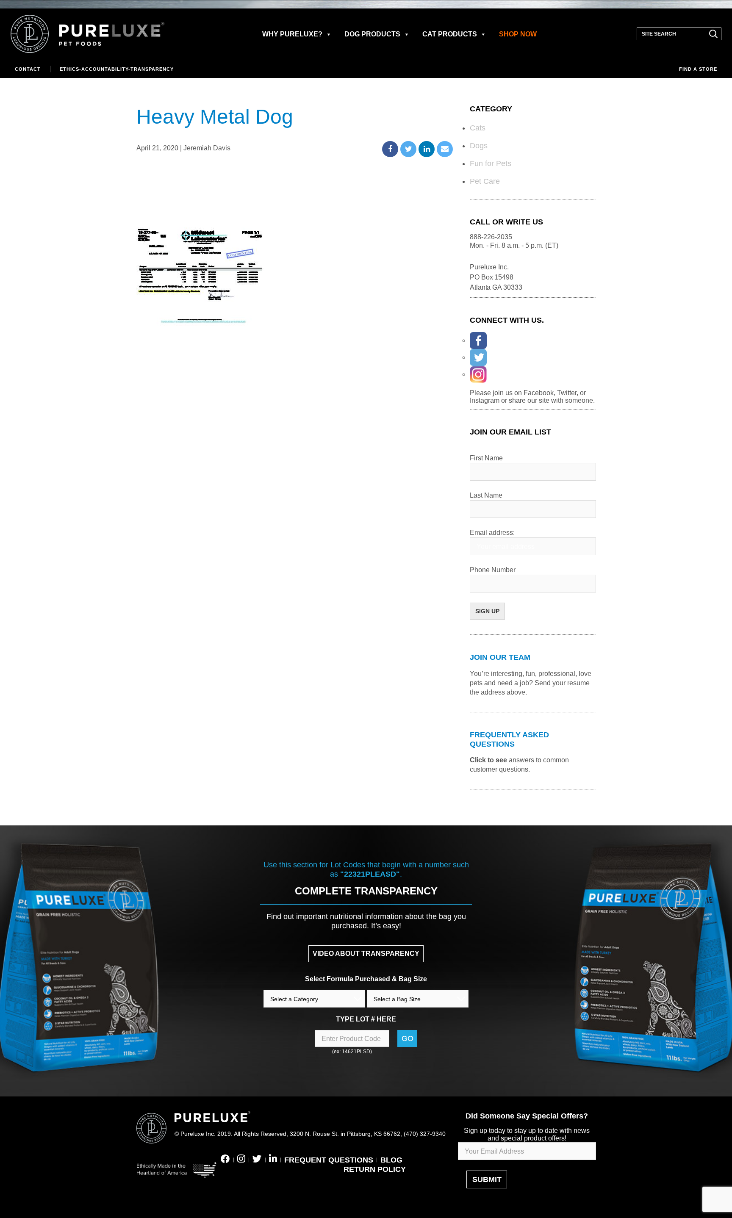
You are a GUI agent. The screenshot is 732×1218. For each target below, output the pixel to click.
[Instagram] (478, 374)
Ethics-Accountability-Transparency (117, 69)
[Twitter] (478, 357)
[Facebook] (478, 340)
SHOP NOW (518, 34)
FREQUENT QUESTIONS (328, 1160)
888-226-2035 (491, 237)
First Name (486, 458)
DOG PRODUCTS (372, 34)
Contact (28, 69)
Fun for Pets (490, 163)
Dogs (479, 145)
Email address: (492, 532)
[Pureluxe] (88, 34)
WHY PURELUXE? (292, 34)
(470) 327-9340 (425, 1133)
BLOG (391, 1160)
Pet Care (485, 181)
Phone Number (493, 569)
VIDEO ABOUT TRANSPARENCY (366, 953)
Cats (477, 128)
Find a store (698, 69)
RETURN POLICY (375, 1169)
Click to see (488, 760)
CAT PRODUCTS (449, 34)
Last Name (486, 495)
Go (407, 1038)
